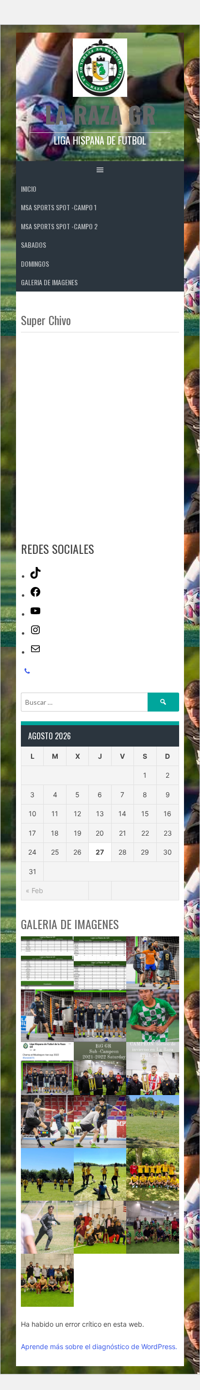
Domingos (35, 263)
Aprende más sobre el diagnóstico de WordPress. (99, 1346)
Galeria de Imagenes (49, 282)
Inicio (28, 188)
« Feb (34, 890)
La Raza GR (100, 114)
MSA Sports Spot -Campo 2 (59, 226)
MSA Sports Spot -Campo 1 (59, 207)
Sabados (33, 244)
